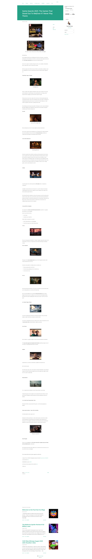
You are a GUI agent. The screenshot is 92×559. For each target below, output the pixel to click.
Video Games (54, 29)
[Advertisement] (34, 498)
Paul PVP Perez (70, 26)
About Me (31, 3)
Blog (53, 28)
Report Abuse (66, 34)
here (28, 459)
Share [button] (53, 24)
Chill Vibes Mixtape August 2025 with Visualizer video (32, 542)
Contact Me (47, 3)
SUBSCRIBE (43, 3)
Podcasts (27, 3)
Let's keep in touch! (37, 3)
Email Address (67, 10)
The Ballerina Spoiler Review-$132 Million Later (33, 525)
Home (23, 3)
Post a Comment (27, 536)
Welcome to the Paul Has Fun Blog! (33, 510)
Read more (44, 536)
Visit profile (69, 27)
